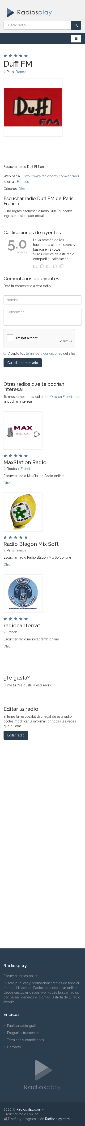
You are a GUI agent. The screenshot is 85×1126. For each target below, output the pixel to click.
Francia (21, 72)
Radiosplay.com (29, 1109)
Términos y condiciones (25, 1040)
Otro (21, 189)
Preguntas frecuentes (23, 1033)
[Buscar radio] (76, 25)
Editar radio (16, 735)
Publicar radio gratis (22, 1026)
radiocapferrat (22, 625)
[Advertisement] (27, 147)
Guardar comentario (22, 363)
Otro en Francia (61, 397)
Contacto (14, 1047)
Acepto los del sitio (41, 353)
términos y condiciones (44, 353)
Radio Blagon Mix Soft (31, 544)
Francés (23, 182)
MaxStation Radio (25, 462)
